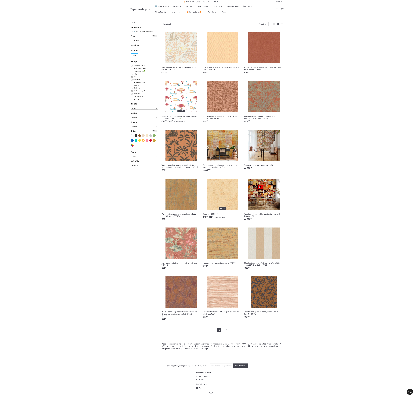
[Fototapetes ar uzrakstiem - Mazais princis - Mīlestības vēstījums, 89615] (222, 149)
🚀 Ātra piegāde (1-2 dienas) (143, 32)
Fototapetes (203, 6)
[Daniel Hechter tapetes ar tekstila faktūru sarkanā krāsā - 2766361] (264, 52)
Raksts (134, 104)
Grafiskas (136, 80)
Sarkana (150, 140)
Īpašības (135, 45)
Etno (135, 77)
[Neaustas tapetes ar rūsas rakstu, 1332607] (222, 246)
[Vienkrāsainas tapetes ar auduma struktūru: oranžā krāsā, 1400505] (222, 101)
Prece (133, 36)
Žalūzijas (246, 6)
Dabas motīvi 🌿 (139, 71)
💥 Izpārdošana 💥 (194, 12)
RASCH (244, 344)
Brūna (139, 135)
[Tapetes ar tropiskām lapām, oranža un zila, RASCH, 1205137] (264, 296)
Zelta (154, 140)
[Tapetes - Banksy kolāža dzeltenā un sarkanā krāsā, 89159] (264, 198)
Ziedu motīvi (137, 99)
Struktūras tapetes (139, 91)
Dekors (135, 74)
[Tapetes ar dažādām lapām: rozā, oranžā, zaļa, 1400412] (181, 247)
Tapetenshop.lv (140, 9)
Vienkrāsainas (138, 96)
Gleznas (189, 6)
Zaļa (154, 135)
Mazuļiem (136, 85)
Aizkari (217, 6)
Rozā (147, 140)
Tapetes (176, 6)
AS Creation (234, 344)
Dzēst (154, 36)
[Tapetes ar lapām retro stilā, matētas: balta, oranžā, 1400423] (181, 52)
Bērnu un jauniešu (139, 68)
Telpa (133, 152)
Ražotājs (135, 161)
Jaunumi (225, 12)
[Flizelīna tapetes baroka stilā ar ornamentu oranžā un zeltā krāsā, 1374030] (264, 101)
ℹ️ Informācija (161, 6)
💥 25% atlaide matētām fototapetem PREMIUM (201, 1)
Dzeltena (139, 140)
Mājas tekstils (160, 12)
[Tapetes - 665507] (222, 197)
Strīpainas (136, 94)
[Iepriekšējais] (219, 330)
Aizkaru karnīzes (232, 6)
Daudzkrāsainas (132, 145)
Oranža (143, 140)
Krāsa (133, 131)
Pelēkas (150, 135)
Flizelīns (134, 55)
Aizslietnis (176, 12)
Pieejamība (136, 27)
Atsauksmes (212, 12)
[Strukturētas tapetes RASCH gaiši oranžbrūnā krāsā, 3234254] (222, 296)
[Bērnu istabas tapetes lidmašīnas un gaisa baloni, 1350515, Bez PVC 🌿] (181, 101)
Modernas (136, 88)
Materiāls (135, 50)
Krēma (147, 135)
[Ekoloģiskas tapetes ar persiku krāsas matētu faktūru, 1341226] (222, 52)
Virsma (134, 122)
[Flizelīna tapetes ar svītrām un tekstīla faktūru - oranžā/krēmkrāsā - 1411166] (264, 247)
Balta (132, 135)
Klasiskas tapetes (139, 82)
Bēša (143, 135)
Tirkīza (136, 140)
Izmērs (134, 113)
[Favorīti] (277, 9)
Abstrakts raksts (139, 66)
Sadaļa (134, 61)
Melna (136, 135)
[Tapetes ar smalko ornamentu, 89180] (264, 148)
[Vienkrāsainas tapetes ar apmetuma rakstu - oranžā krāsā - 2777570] (181, 198)
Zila (132, 140)
